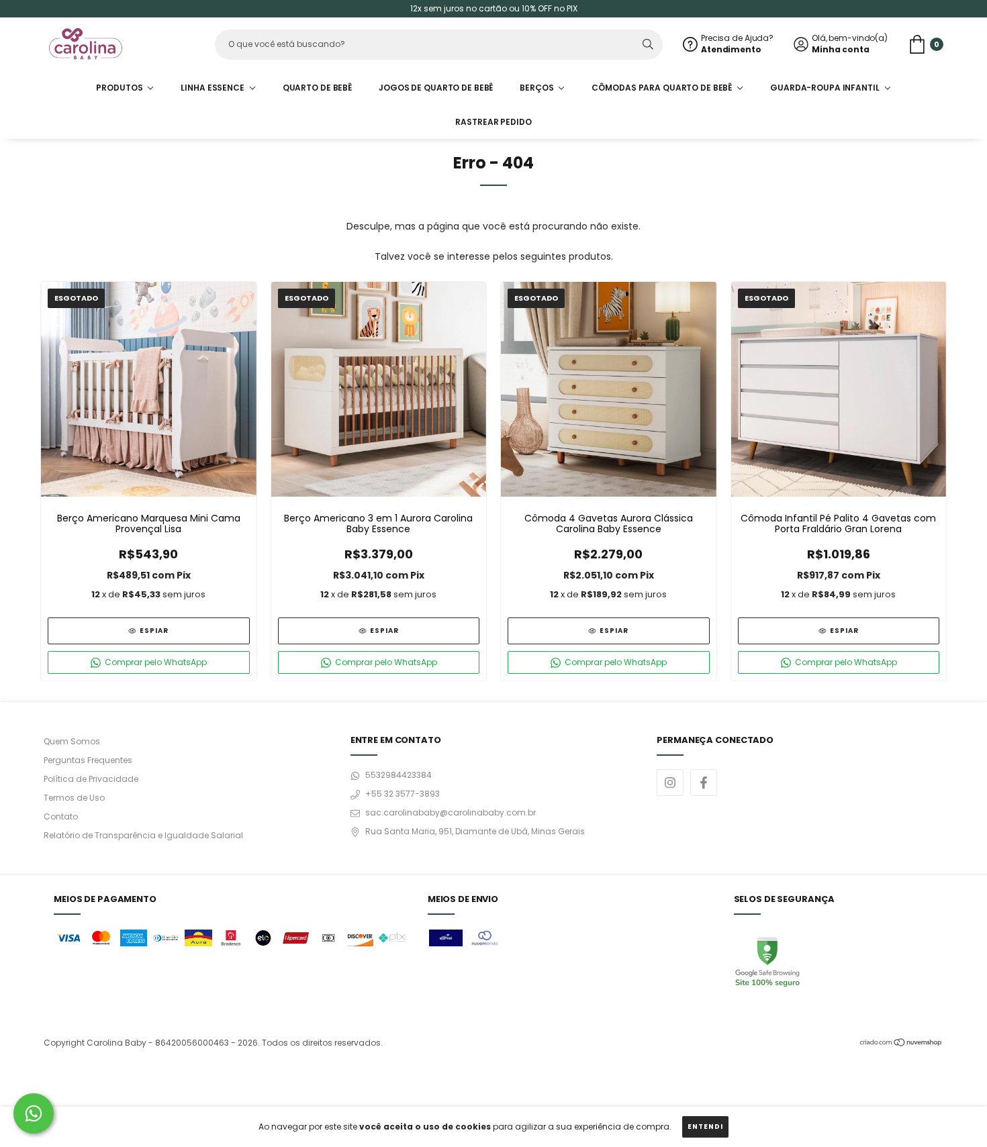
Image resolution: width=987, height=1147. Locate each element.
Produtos (120, 87)
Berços (537, 87)
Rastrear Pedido (493, 122)
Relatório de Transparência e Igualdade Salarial (143, 835)
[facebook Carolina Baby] (703, 782)
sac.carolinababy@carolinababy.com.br (450, 812)
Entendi (705, 1126)
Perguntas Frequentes (88, 760)
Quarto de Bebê (317, 87)
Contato (61, 816)
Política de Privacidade (91, 779)
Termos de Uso (74, 797)
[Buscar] (647, 44)
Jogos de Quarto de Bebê (436, 87)
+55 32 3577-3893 (402, 793)
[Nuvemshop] (901, 1044)
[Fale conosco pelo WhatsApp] (33, 1113)
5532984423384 (398, 775)
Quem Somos (72, 741)
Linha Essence (213, 87)
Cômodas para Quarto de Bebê (663, 87)
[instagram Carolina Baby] (670, 782)
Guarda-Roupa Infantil (825, 87)
